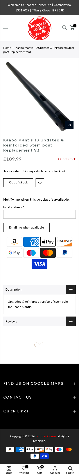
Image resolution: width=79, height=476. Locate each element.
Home (7, 47)
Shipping (28, 171)
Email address (13, 207)
